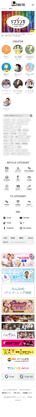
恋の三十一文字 (8, 137)
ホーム (3, 8)
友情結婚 (24, 143)
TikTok (9, 223)
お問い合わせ (16, 393)
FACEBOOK (10, 228)
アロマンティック (22, 123)
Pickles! (25, 130)
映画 (19, 130)
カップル (18, 127)
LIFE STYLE (18, 171)
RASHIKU (6, 205)
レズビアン (7, 120)
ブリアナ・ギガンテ (21, 150)
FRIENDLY (18, 205)
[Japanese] (13, 238)
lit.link (9, 218)
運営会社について (6, 393)
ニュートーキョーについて (18, 242)
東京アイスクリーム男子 (23, 137)
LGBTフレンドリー (9, 147)
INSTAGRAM (27, 228)
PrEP (19, 147)
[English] (30, 238)
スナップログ (22, 133)
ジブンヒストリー (23, 140)
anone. (6, 140)
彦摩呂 (10, 8)
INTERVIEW (7, 180)
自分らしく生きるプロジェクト (21, 153)
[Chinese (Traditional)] (21, 238)
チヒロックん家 (8, 143)
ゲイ (14, 120)
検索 (31, 116)
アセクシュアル (8, 127)
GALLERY (18, 189)
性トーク (13, 140)
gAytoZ (6, 133)
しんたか (6, 153)
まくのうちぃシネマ (10, 130)
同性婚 (17, 143)
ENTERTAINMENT (29, 171)
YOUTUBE (26, 218)
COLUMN (29, 180)
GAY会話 (13, 133)
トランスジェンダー (24, 120)
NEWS (7, 171)
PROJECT (29, 205)
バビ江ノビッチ (8, 150)
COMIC (18, 180)
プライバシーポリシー (25, 390)
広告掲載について (27, 393)
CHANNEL (29, 189)
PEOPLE (7, 189)
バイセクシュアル (9, 123)
